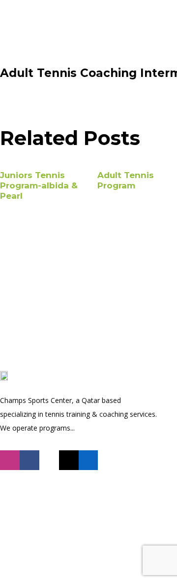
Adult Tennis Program (125, 180)
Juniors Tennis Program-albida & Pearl (39, 185)
